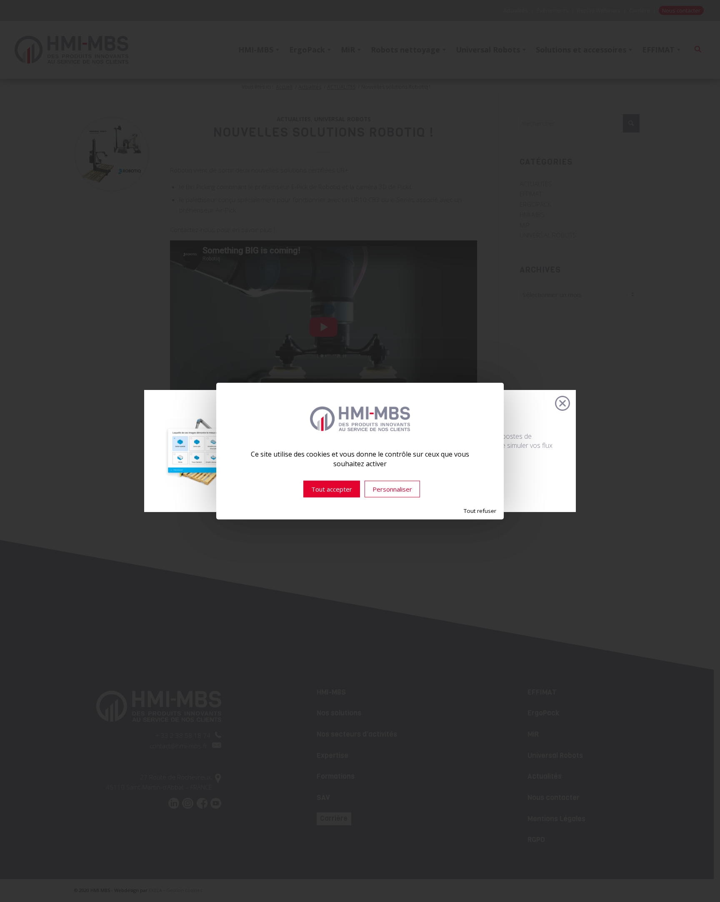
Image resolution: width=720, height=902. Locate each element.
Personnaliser (392, 489)
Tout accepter (331, 489)
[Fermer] (562, 403)
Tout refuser (480, 511)
